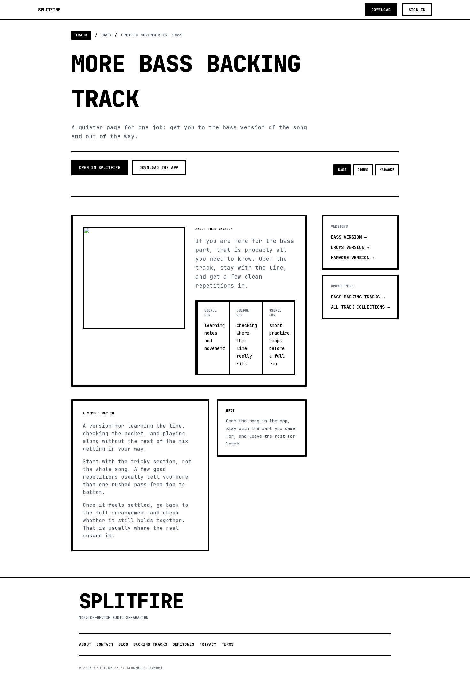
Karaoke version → (352, 257)
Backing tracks (150, 644)
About (85, 644)
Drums (363, 170)
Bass (342, 170)
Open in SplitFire (99, 167)
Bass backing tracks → (358, 297)
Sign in (417, 9)
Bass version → (349, 237)
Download (381, 9)
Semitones (183, 644)
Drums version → (350, 247)
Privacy (207, 644)
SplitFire (49, 9)
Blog (123, 644)
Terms (228, 644)
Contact (104, 644)
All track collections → (360, 307)
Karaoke (387, 170)
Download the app (158, 167)
